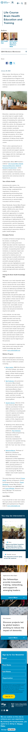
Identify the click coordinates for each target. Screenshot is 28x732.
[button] (22, 3)
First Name (6, 665)
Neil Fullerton (10, 381)
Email (4, 658)
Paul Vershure (16, 431)
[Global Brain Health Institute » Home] (7, 3)
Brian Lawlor (9, 367)
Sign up (7, 696)
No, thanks (11, 729)
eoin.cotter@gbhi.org (13, 350)
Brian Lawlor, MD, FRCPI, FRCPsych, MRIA (14, 43)
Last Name (6, 671)
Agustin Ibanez (10, 403)
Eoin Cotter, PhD (4, 42)
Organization (7, 678)
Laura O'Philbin (9, 488)
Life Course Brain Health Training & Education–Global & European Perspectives (13, 166)
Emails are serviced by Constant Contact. (14, 692)
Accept (4, 730)
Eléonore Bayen (10, 450)
